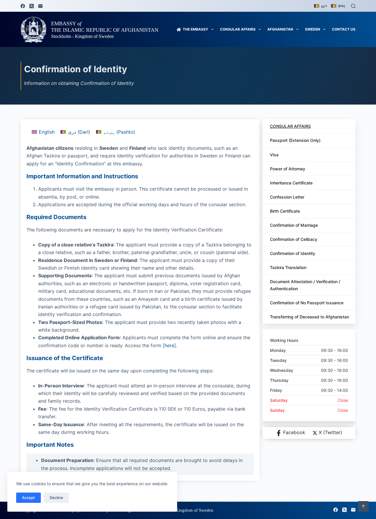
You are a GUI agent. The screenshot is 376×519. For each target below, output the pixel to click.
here (169, 345)
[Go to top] (363, 506)
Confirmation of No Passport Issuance (306, 302)
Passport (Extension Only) (295, 140)
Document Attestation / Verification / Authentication (305, 285)
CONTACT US (343, 29)
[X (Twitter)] (31, 6)
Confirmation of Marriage (294, 225)
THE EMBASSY (195, 29)
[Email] (40, 6)
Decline (56, 497)
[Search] (353, 6)
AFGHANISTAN (280, 29)
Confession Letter (287, 196)
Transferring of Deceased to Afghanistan (309, 316)
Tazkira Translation (288, 267)
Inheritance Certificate (291, 182)
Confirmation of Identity (292, 253)
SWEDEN (312, 29)
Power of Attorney (287, 168)
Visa (274, 154)
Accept (28, 497)
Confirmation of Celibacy (293, 239)
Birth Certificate (285, 211)
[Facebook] (23, 6)
